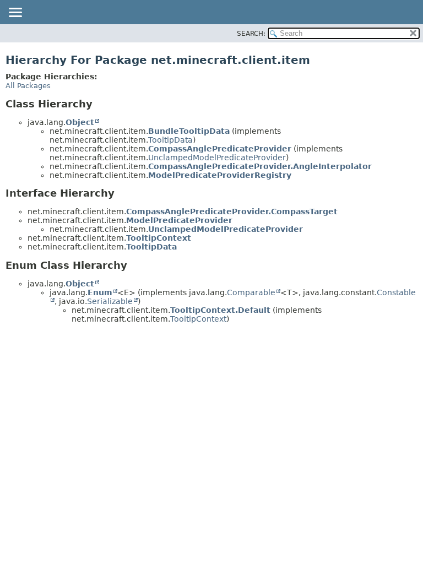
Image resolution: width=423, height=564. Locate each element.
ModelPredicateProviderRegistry (219, 175)
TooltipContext (158, 238)
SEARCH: (251, 33)
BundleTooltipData (189, 131)
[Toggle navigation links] (15, 13)
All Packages (28, 86)
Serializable (110, 301)
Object (80, 122)
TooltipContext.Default (220, 310)
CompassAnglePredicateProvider (219, 148)
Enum (100, 292)
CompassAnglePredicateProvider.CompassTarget (232, 211)
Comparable (251, 292)
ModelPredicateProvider (179, 220)
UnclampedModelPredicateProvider (217, 157)
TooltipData (170, 139)
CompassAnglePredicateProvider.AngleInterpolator (260, 166)
